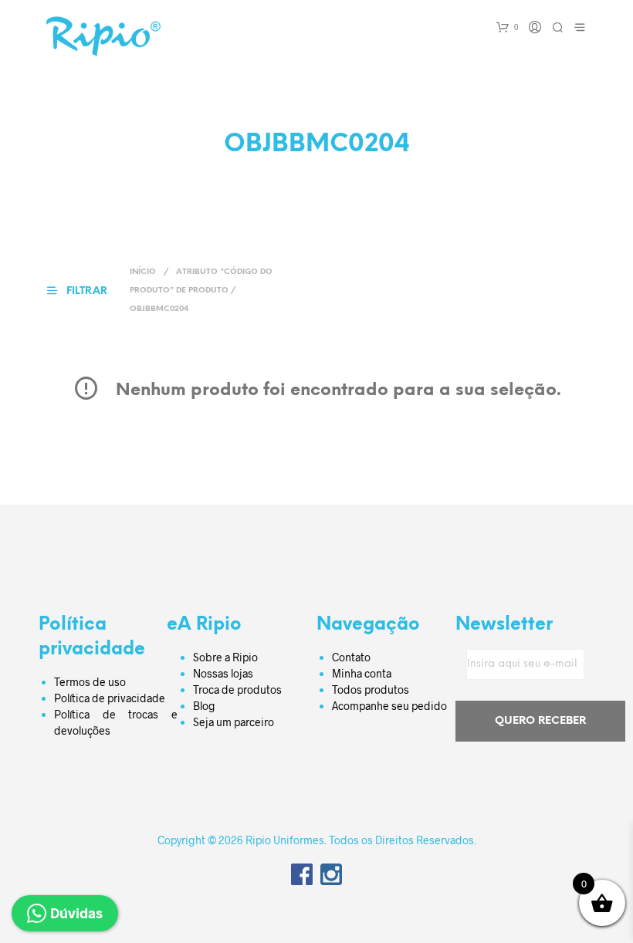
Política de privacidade (109, 698)
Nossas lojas (223, 673)
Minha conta (361, 673)
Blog (204, 705)
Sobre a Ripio (225, 657)
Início (143, 272)
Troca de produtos (237, 689)
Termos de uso (90, 681)
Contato (351, 657)
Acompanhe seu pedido (389, 705)
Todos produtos (370, 689)
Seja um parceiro (233, 721)
